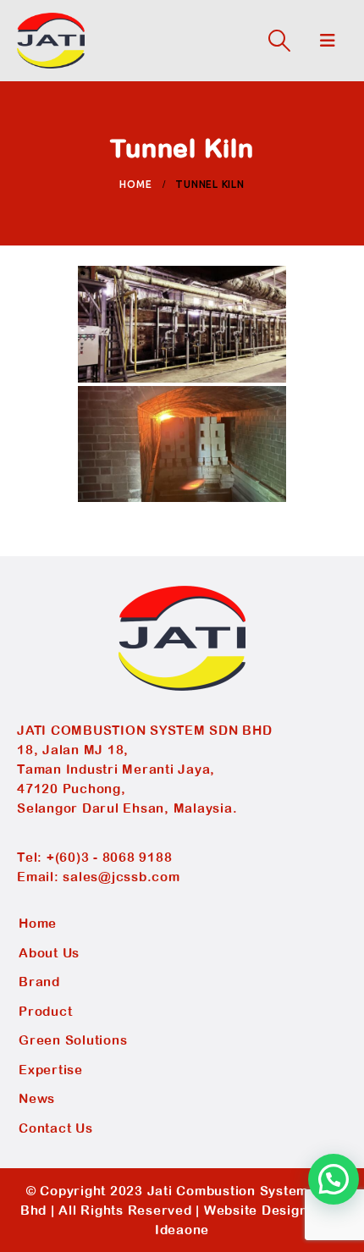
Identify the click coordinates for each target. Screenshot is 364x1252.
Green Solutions (73, 1040)
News (37, 1098)
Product (45, 1011)
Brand (39, 981)
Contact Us (56, 1128)
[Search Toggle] (279, 41)
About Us (49, 953)
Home (38, 923)
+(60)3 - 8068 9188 (110, 857)
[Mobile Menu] (328, 40)
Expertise (51, 1069)
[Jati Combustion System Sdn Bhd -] (51, 41)
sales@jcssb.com (121, 876)
